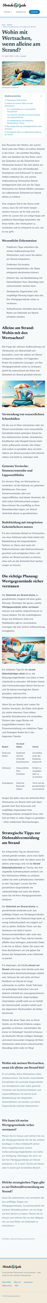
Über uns (17, 1282)
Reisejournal (21, 12)
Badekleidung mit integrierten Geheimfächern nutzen (20, 121)
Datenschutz (7, 1285)
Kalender (34, 12)
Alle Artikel (6, 1282)
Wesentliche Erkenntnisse (17, 100)
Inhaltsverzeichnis (13, 96)
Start (3, 25)
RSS (16, 1285)
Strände (7, 12)
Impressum (28, 1282)
